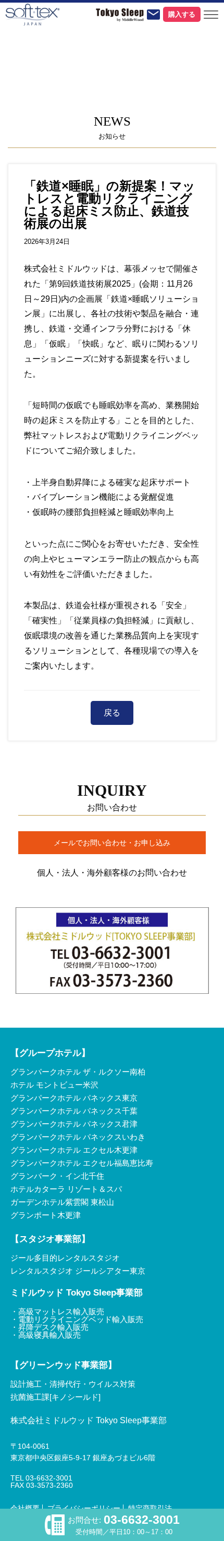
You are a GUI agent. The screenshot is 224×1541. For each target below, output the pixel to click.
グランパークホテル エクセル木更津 (74, 1149)
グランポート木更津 (45, 1215)
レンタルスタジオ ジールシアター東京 (77, 1270)
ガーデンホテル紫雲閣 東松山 (62, 1202)
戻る (112, 712)
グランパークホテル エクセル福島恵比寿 (81, 1162)
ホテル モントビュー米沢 (54, 1084)
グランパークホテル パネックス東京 (74, 1097)
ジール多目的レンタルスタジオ (65, 1257)
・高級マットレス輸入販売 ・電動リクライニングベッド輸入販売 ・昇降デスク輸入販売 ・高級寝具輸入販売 (76, 1323)
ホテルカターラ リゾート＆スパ (66, 1189)
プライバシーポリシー (83, 1508)
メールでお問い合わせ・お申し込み (112, 843)
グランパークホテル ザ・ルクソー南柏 (77, 1071)
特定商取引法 (150, 1508)
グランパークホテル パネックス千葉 (74, 1110)
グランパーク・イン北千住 (57, 1176)
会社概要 (25, 1508)
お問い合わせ (153, 14)
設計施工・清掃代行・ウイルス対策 (72, 1383)
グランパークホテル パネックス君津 (74, 1123)
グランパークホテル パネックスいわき (77, 1136)
